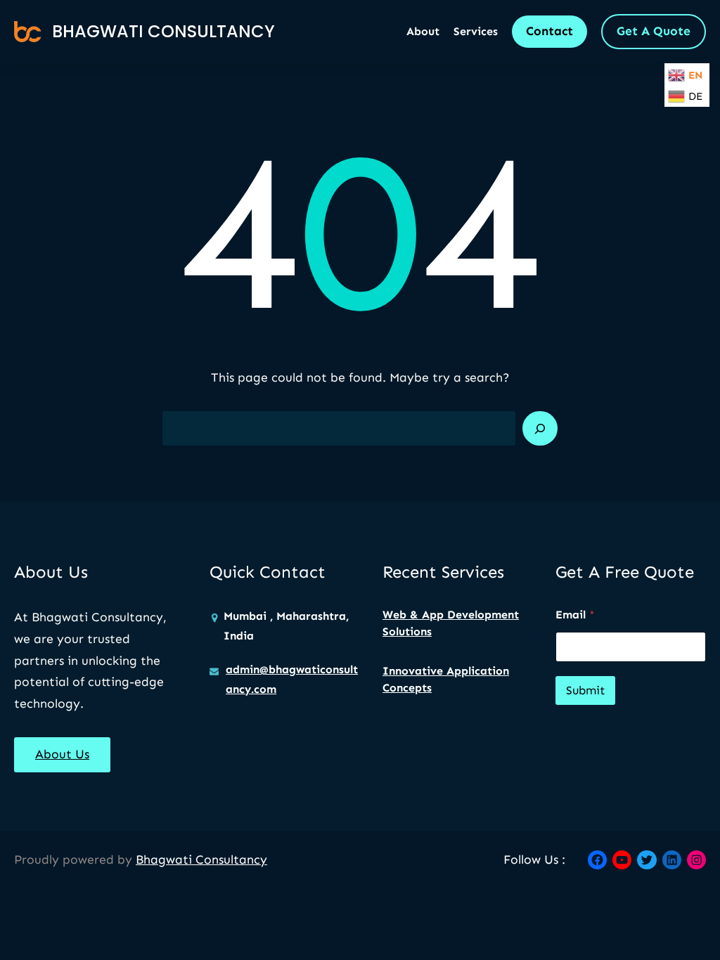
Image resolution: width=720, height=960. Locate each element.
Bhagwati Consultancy (163, 31)
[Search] (540, 428)
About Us (62, 754)
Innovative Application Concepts (445, 679)
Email (575, 614)
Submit (585, 690)
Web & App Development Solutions (450, 623)
